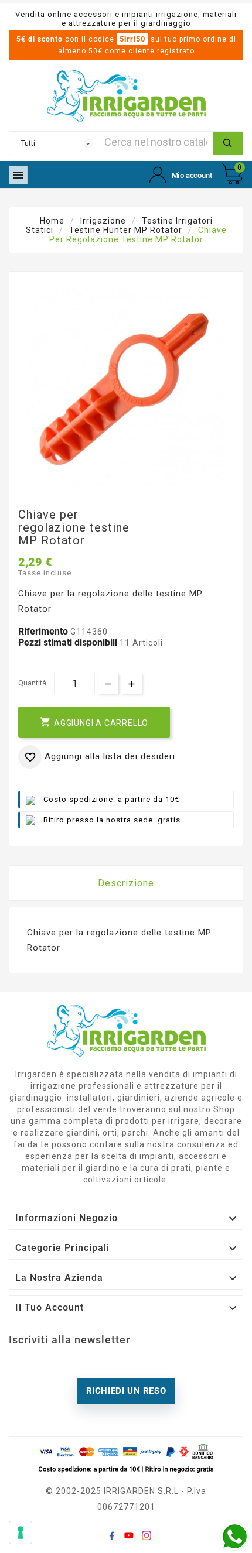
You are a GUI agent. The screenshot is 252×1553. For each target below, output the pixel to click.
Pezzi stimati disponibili (67, 642)
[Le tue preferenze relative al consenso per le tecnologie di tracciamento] (20, 1532)
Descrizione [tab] (126, 883)
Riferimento (44, 631)
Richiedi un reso (126, 1391)
